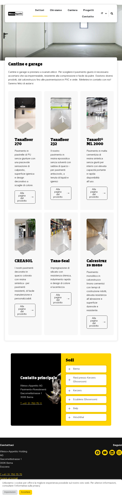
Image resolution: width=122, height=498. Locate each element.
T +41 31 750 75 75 (11, 474)
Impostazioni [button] (10, 492)
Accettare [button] (25, 492)
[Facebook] (97, 452)
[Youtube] (105, 452)
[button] (111, 13)
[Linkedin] (112, 452)
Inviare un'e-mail (9, 478)
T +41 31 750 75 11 (31, 403)
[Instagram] (119, 452)
